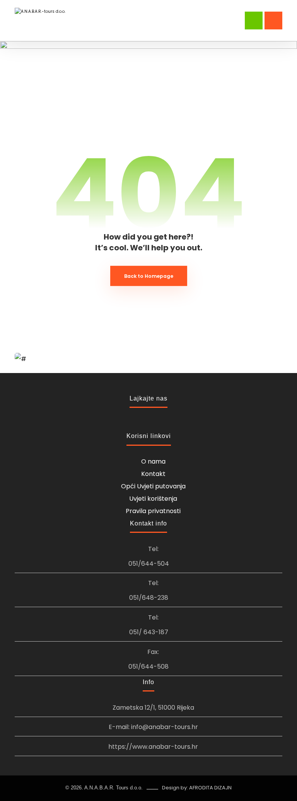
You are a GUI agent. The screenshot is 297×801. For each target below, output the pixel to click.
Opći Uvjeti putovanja (153, 486)
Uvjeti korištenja (153, 498)
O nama (153, 461)
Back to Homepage (148, 275)
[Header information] (254, 19)
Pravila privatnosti (153, 511)
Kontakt (153, 473)
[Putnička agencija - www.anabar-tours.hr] (41, 18)
